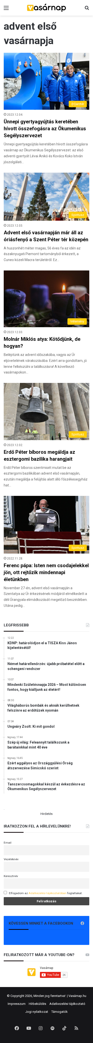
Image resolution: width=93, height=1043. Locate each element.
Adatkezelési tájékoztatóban (47, 893)
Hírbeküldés (37, 1004)
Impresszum (17, 1004)
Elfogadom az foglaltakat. (46, 893)
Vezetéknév (11, 859)
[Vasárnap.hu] (46, 7)
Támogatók (59, 1012)
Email (7, 842)
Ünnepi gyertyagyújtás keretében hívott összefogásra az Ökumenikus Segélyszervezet (45, 128)
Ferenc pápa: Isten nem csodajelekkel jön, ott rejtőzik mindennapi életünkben (46, 572)
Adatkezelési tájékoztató (67, 1004)
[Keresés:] (86, 9)
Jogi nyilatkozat (36, 1012)
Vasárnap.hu (77, 996)
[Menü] (6, 9)
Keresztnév (11, 876)
